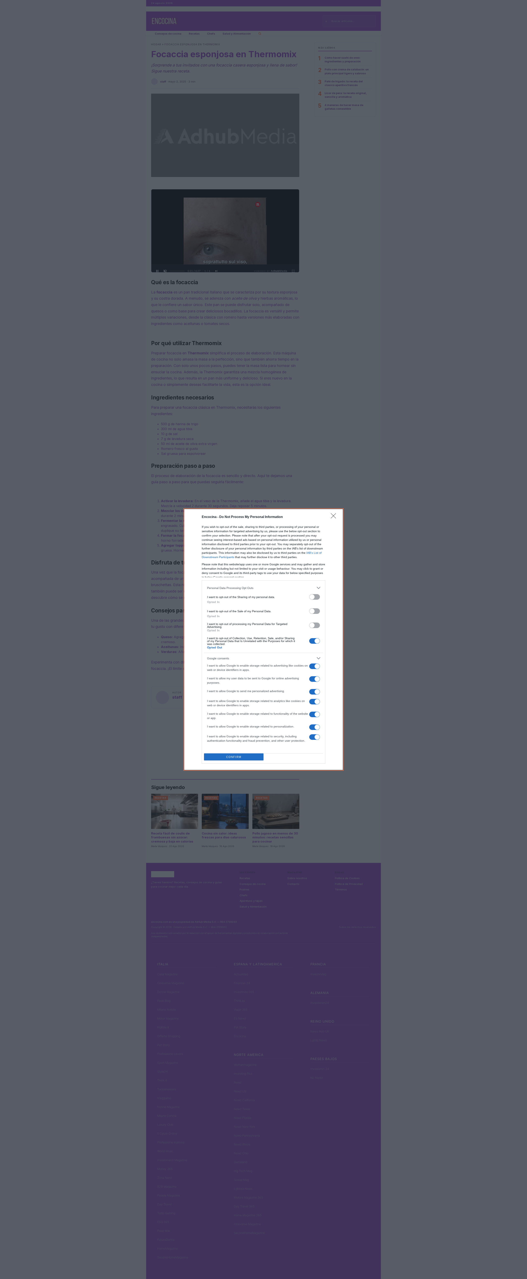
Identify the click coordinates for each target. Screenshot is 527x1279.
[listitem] (263, 588)
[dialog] (263, 639)
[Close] (335, 517)
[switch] (314, 597)
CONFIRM (233, 757)
